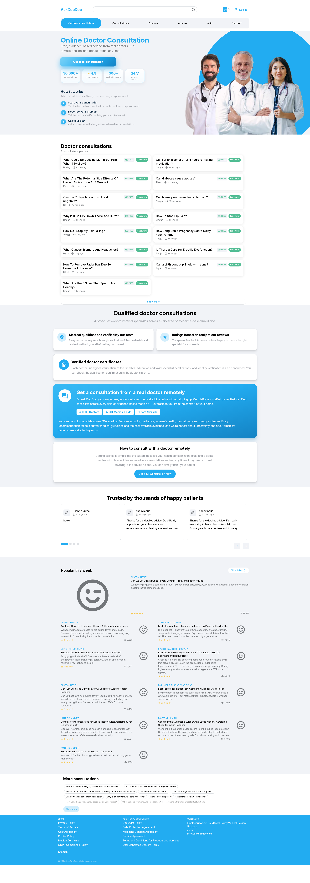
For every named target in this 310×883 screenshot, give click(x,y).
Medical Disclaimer (69, 840)
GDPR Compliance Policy (73, 844)
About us (205, 823)
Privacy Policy (66, 822)
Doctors (153, 23)
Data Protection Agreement (139, 827)
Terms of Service (68, 827)
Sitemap (63, 851)
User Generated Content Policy (141, 844)
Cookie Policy (66, 836)
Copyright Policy (132, 822)
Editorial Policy (219, 823)
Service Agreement (134, 836)
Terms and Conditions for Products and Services (151, 840)
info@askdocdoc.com (199, 833)
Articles (182, 23)
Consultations (120, 23)
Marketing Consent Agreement (140, 831)
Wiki (209, 23)
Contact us (193, 823)
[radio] (132, 613)
